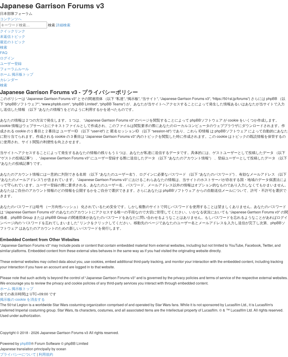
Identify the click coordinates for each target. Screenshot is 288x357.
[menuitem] (12, 36)
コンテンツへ (11, 18)
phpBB (25, 343)
